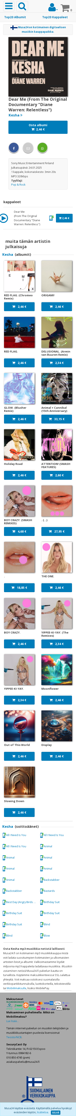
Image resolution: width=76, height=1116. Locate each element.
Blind (47, 924)
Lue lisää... (12, 1021)
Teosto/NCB (14, 1037)
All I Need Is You (16, 835)
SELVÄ (55, 1112)
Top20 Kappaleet (55, 17)
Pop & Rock (18, 184)
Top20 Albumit (15, 17)
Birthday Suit (52, 902)
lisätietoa (42, 1112)
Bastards (49, 891)
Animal (48, 846)
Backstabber (52, 880)
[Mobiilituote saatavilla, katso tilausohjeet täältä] (51, 218)
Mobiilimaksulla (16, 988)
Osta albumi (38, 127)
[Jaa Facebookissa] (13, 147)
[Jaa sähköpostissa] (28, 147)
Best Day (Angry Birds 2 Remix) (22, 902)
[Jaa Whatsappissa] (42, 147)
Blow (47, 935)
